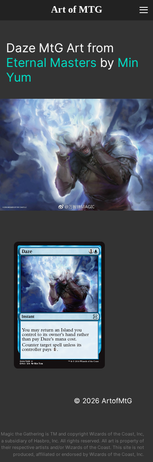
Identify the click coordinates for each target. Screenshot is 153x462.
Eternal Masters (51, 62)
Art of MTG (76, 9)
